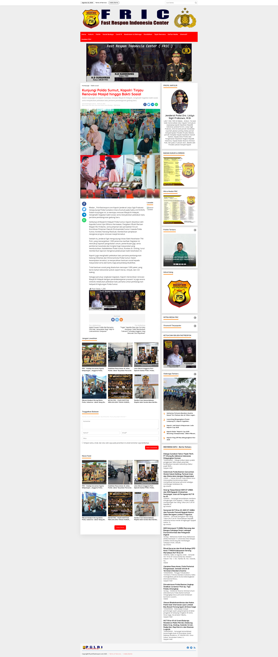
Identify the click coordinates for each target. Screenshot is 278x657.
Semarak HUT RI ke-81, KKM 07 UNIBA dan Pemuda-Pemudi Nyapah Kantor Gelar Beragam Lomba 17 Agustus (179, 512)
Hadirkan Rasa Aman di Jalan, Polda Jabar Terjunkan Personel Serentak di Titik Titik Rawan (119, 369)
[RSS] (121, 319)
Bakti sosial (85, 105)
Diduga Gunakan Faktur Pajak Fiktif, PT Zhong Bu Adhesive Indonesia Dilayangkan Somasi (178, 456)
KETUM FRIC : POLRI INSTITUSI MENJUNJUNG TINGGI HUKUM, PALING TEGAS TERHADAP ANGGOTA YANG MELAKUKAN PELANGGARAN (118, 401)
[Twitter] (117, 319)
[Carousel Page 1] (174, 264)
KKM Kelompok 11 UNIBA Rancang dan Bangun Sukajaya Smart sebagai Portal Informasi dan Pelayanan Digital (179, 531)
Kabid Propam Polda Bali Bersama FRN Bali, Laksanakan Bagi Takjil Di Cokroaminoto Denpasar (101, 328)
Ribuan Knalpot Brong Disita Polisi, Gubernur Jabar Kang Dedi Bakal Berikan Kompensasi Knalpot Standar (94, 401)
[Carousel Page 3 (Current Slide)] (180, 264)
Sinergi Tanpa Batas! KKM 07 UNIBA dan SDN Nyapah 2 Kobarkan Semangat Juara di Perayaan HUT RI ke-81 (178, 493)
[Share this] (145, 104)
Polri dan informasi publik (96, 105)
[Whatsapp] (156, 104)
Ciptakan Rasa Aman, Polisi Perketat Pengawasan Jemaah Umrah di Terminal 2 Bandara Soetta (178, 568)
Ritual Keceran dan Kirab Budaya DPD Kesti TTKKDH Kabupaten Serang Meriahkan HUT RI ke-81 (179, 550)
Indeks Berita (127, 654)
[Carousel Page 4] (182, 264)
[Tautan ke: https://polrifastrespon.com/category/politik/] (195, 230)
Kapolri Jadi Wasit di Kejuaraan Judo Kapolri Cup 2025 (180, 426)
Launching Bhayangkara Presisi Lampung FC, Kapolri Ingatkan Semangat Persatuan (178, 420)
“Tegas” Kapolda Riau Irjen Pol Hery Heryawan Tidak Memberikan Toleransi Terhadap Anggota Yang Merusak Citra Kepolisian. (132, 329)
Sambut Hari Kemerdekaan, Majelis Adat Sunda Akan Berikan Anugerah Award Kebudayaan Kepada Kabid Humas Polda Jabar (146, 401)
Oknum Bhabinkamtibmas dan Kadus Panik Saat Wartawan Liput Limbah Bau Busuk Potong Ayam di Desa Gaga (179, 604)
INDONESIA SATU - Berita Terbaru (177, 447)
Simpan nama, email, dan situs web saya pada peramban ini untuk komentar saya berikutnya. (116, 443)
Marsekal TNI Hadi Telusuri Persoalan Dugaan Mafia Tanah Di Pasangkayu (179, 258)
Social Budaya (108, 105)
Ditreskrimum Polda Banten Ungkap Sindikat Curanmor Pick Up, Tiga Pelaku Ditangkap (178, 586)
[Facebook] (113, 319)
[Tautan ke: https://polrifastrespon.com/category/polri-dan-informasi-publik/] (195, 326)
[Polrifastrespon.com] (139, 19)
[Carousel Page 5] (185, 264)
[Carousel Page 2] (177, 264)
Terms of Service (115, 654)
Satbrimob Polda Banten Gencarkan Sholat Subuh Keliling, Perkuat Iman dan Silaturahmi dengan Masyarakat (178, 474)
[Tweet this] (148, 104)
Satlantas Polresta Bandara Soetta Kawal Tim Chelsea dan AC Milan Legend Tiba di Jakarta (181, 414)
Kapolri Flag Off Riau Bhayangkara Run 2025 (181, 438)
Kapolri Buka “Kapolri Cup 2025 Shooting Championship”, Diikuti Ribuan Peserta (181, 432)
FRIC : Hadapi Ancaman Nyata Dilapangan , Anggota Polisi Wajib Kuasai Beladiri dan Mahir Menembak (93, 369)
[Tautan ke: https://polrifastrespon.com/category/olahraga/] (195, 374)
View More (120, 527)
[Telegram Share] (152, 104)
